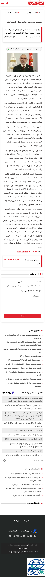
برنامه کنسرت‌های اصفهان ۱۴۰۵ (30, 356)
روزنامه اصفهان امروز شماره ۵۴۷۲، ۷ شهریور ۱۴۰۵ (24, 360)
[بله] (10, 536)
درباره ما (17, 520)
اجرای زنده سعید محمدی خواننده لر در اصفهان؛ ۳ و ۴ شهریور (23, 374)
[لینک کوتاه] (11, 260)
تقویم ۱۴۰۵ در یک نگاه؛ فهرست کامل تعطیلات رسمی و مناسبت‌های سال (23, 479)
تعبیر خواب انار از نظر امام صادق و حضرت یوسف (25, 473)
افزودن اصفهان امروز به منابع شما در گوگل (25, 49)
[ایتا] (21, 536)
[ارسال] (9, 260)
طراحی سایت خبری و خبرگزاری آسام (20, 531)
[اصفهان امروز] (36, 2)
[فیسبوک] (13, 260)
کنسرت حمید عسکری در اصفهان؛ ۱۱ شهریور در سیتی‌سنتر (22, 368)
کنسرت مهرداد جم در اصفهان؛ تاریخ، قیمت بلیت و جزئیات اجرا (22, 351)
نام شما (38, 281)
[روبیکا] (17, 536)
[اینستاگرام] (31, 536)
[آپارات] (14, 536)
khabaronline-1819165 (27, 251)
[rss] (34, 536)
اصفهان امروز (22, 548)
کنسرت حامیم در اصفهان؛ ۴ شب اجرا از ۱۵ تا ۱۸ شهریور (23, 364)
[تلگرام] (18, 260)
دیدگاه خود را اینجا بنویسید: (31, 290)
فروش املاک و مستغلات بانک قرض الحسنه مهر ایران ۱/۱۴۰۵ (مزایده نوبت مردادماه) (23, 344)
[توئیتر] (16, 260)
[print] (5, 259)
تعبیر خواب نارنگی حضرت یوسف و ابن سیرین (26, 484)
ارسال (22, 316)
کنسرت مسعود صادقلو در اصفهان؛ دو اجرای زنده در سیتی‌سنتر (24, 385)
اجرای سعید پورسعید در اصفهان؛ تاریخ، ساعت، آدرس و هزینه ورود (23, 337)
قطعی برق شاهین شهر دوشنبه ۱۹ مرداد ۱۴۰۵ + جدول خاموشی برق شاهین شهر (23, 490)
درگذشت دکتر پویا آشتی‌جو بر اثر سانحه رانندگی (25, 495)
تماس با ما (27, 520)
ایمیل (20, 281)
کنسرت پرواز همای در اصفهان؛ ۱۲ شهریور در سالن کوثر (23, 379)
